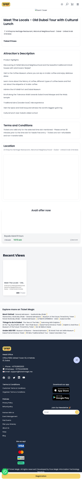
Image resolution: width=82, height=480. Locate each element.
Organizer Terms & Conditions (14, 392)
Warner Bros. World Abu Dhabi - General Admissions (22, 317)
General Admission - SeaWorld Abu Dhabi (30, 314)
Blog (4, 436)
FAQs (4, 432)
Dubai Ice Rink (65, 319)
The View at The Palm (31, 322)
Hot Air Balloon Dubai (43, 327)
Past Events (7, 420)
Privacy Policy (8, 403)
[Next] (77, 10)
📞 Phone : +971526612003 (13, 366)
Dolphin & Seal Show (70, 325)
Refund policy (8, 407)
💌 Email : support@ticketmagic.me (17, 371)
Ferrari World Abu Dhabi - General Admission (19, 319)
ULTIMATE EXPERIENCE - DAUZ (47, 319)
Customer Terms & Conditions (14, 388)
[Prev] (4, 10)
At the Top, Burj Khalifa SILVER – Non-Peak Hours (20, 325)
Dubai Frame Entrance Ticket (50, 325)
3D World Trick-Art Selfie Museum (61, 331)
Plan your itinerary (9, 424)
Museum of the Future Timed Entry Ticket (58, 317)
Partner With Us (8, 413)
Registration (41, 476)
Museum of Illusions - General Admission (32, 331)
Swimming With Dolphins (50, 322)
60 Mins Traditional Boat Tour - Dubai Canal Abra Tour (46, 333)
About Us (6, 428)
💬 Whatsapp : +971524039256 (15, 369)
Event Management (10, 416)
